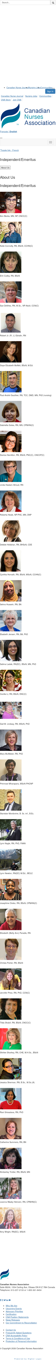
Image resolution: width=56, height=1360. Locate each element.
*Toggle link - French (9, 150)
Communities (46, 87)
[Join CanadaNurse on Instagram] (2, 1300)
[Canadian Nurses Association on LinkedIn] (7, 1300)
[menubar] (28, 97)
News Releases (13, 1319)
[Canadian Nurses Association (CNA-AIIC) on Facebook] (0, 1300)
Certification (11, 1314)
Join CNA (17, 99)
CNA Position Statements (17, 1317)
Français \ (8, 131)
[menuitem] (17, 87)
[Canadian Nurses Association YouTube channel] (10, 1300)
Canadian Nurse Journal (17, 87)
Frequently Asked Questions (18, 1332)
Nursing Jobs (34, 87)
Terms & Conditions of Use (18, 1338)
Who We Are (11, 1305)
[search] (53, 2)
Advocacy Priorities (14, 1311)
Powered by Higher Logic (28, 1359)
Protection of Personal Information (21, 1341)
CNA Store (6, 99)
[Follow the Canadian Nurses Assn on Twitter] (5, 1300)
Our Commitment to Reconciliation (21, 1322)
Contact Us (11, 1329)
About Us (5, 167)
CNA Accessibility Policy (16, 1335)
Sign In (50, 91)
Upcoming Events (14, 1308)
